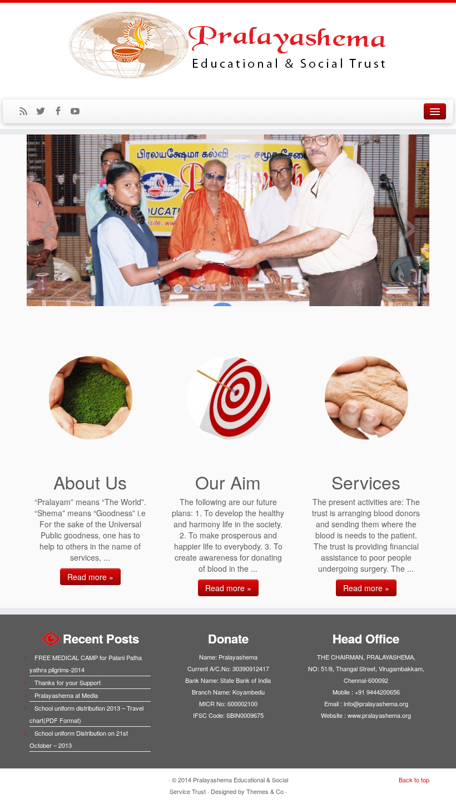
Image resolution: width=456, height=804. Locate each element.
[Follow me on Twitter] (44, 111)
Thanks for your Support (67, 682)
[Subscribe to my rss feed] (27, 111)
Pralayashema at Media (66, 695)
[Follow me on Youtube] (78, 111)
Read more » (90, 576)
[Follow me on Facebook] (61, 111)
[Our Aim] (229, 398)
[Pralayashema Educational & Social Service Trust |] (228, 44)
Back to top (414, 779)
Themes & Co (265, 791)
